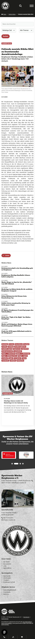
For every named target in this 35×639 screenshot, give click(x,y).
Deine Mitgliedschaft (9, 590)
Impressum (26, 617)
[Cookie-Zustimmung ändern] (4, 632)
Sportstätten (7, 568)
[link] (17, 400)
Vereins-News (12, 14)
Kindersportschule (9, 582)
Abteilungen (7, 578)
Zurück (7, 255)
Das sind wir (7, 564)
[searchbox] (17, 24)
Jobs (4, 566)
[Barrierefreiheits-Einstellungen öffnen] (26, 6)
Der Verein (6, 562)
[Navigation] (31, 5)
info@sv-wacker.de (20, 483)
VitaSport (6, 580)
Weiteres (6, 594)
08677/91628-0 (8, 518)
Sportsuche (6, 576)
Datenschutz (4, 618)
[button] (12, 463)
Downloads (6, 592)
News (4, 14)
